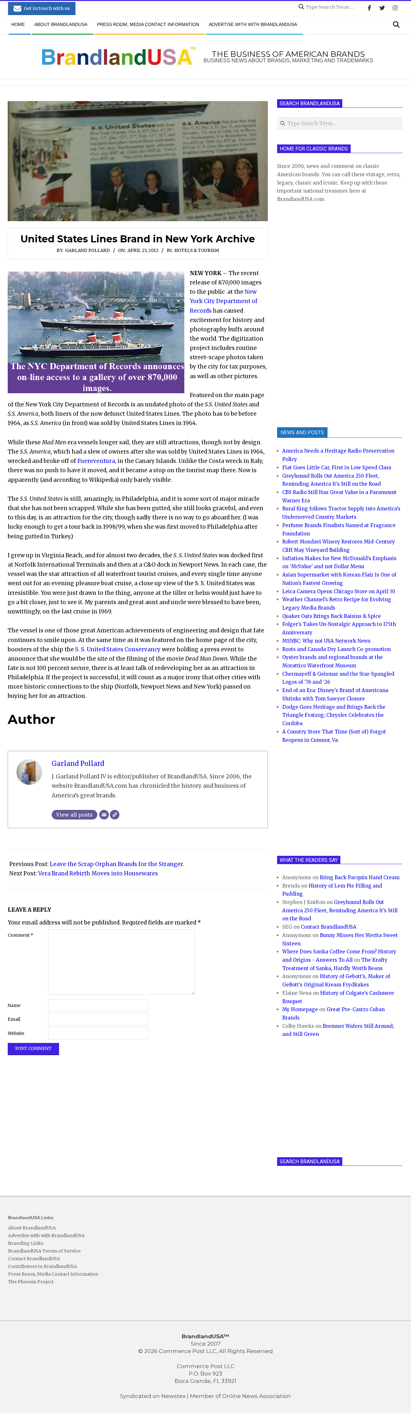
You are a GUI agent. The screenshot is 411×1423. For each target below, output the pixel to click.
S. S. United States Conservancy (118, 649)
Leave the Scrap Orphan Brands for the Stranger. (117, 864)
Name (14, 1005)
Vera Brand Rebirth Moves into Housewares (98, 873)
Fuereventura (96, 460)
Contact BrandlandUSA (328, 927)
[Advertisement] (325, 314)
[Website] (114, 815)
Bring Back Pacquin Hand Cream (359, 877)
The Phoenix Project (31, 1282)
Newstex (173, 1396)
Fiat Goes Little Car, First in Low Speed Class (336, 467)
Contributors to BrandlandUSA (42, 1266)
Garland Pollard (87, 250)
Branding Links (25, 1243)
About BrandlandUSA (32, 1228)
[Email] (104, 815)
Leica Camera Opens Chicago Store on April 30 (338, 591)
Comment (20, 935)
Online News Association (256, 1396)
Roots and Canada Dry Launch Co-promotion (336, 649)
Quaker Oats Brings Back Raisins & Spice (331, 616)
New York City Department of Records (224, 301)
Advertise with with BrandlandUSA (46, 1235)
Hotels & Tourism (196, 250)
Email (14, 1019)
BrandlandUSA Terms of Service (44, 1251)
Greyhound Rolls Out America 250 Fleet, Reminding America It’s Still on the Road (340, 910)
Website (16, 1033)
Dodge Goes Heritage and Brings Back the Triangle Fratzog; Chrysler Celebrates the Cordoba (333, 715)
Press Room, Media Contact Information (53, 1274)
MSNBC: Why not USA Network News (326, 641)
